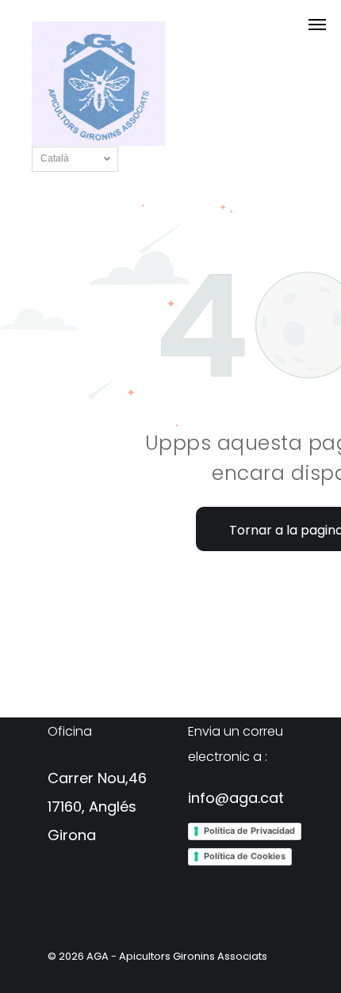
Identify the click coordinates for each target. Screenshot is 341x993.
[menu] (317, 24)
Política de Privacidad (249, 830)
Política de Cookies (244, 856)
